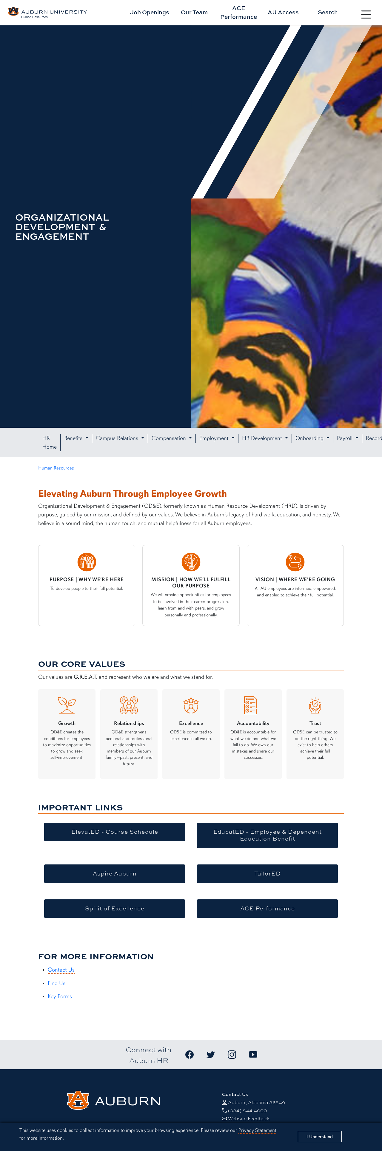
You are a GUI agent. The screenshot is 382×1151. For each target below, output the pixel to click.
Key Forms (60, 996)
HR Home (49, 442)
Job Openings (149, 12)
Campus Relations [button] (118, 438)
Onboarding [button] (310, 438)
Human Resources (56, 468)
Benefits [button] (74, 438)
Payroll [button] (345, 438)
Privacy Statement (257, 1130)
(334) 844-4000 (247, 1110)
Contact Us (61, 969)
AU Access (283, 12)
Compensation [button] (169, 438)
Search (328, 12)
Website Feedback (249, 1118)
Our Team (194, 12)
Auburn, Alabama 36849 (256, 1102)
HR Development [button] (263, 438)
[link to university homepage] (113, 1099)
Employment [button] (214, 438)
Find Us (56, 983)
